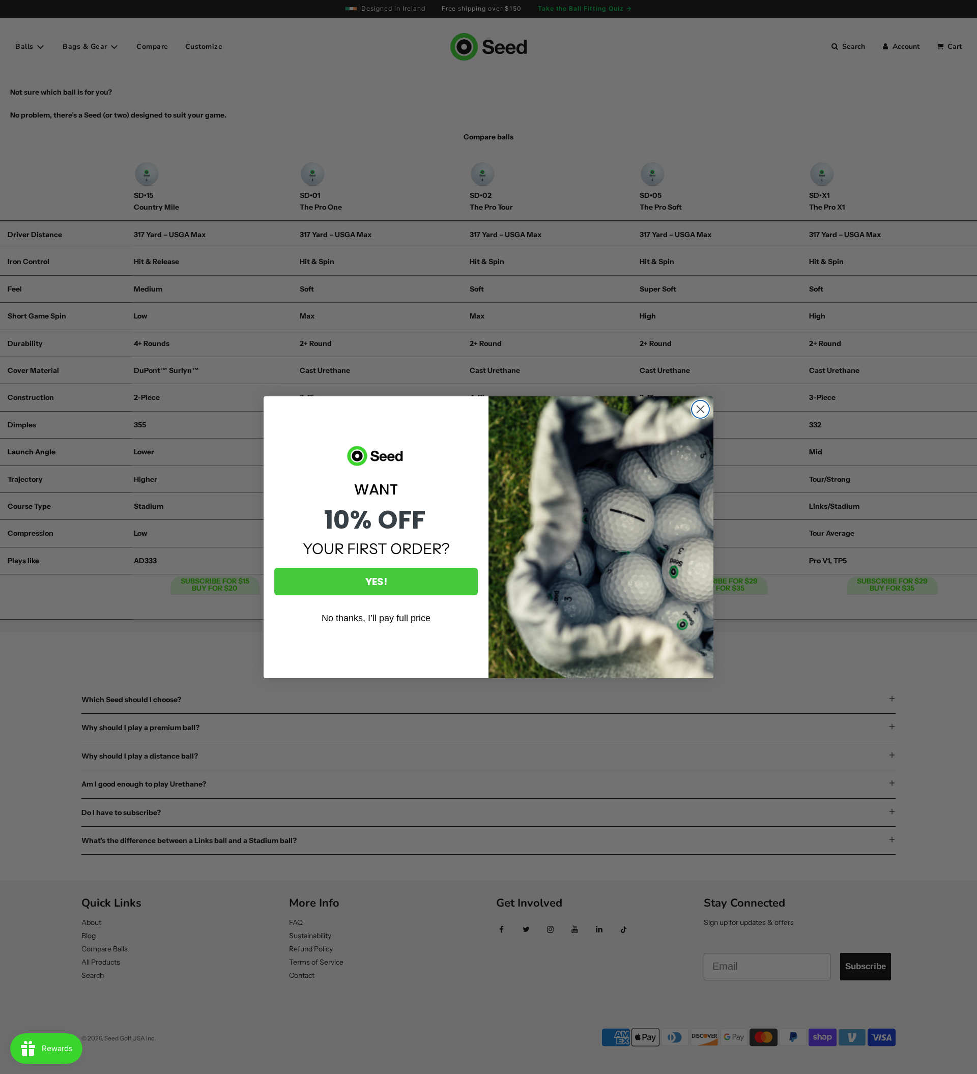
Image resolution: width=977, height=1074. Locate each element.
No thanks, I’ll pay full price (376, 618)
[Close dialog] (700, 409)
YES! (376, 581)
